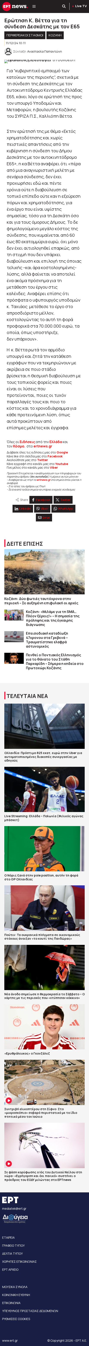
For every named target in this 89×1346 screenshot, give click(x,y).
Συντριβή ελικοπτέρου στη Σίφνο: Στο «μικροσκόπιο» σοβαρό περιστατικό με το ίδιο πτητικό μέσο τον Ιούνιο (40, 1113)
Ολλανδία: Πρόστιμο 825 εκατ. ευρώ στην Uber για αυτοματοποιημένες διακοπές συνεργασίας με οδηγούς (43, 756)
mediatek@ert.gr (14, 1208)
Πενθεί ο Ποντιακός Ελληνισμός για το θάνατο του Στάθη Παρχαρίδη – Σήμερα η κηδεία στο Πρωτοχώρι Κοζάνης (55, 661)
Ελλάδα (55, 441)
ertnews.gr (44, 480)
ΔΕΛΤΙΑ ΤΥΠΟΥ (12, 1253)
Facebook (55, 456)
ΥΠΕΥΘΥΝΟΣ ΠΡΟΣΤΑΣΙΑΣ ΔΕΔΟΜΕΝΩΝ (30, 1311)
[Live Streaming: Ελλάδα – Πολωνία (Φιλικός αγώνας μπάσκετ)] (44, 789)
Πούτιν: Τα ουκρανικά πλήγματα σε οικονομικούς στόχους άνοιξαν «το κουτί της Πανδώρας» (42, 937)
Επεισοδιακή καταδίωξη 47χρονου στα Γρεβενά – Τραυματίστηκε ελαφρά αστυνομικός (47, 640)
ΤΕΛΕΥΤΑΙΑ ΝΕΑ (27, 696)
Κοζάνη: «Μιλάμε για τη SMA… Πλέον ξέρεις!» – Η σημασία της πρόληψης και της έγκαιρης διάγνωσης (52, 618)
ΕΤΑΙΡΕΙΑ (8, 1237)
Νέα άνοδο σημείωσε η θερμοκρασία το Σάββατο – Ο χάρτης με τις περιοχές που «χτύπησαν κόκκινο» (44, 996)
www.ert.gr (10, 1340)
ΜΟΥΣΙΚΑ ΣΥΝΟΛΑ (14, 1287)
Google (62, 452)
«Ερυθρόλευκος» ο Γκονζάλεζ (27, 1053)
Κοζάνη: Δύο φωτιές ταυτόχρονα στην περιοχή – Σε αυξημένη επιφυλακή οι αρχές (41, 600)
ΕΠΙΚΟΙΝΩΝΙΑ (11, 1303)
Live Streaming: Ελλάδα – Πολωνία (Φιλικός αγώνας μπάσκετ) (43, 818)
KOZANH (55, 35)
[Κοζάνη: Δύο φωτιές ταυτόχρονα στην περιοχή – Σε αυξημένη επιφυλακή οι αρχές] (44, 571)
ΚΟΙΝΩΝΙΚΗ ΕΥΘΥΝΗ (16, 1295)
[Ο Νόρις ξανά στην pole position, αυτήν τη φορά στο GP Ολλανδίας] (44, 848)
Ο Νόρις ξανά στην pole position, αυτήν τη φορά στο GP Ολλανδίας (41, 877)
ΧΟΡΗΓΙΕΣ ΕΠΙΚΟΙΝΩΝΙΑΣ (19, 1261)
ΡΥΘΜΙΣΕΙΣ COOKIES (16, 1319)
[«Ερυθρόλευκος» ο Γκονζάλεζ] (44, 1026)
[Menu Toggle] (34, 6)
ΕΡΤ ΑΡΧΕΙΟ (10, 1269)
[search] (64, 6)
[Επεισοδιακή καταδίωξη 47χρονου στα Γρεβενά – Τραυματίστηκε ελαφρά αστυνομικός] (14, 636)
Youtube (61, 464)
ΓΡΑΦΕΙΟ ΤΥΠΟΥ (13, 1245)
